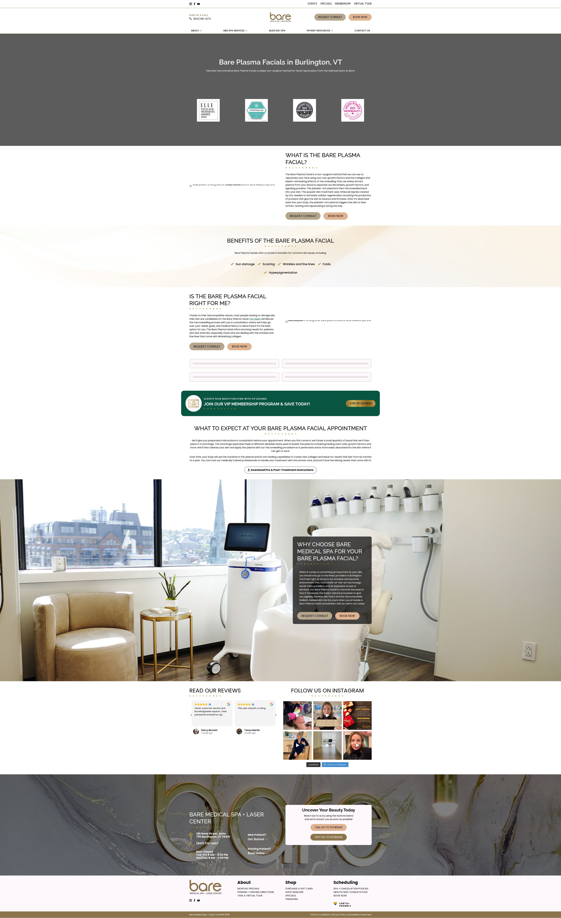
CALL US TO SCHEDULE (328, 827)
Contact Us (362, 30)
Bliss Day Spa (277, 30)
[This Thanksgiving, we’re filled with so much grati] (327, 745)
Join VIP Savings (360, 403)
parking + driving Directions (255, 892)
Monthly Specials (248, 888)
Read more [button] (200, 722)
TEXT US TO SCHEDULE (329, 837)
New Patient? (257, 835)
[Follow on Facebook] (195, 3)
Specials (326, 4)
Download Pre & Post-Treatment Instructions (282, 470)
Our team (255, 319)
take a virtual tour (249, 895)
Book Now (360, 17)
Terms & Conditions (320, 914)
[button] (275, 715)
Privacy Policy (339, 914)
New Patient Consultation (350, 892)
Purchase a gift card (299, 888)
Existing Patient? (259, 849)
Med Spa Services (234, 30)
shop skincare (294, 892)
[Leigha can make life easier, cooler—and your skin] (297, 745)
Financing (291, 899)
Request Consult (330, 17)
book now (340, 895)
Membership (343, 4)
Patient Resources (318, 30)
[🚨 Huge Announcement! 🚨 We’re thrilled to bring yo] (357, 745)
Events (312, 4)
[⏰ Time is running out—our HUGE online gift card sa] (327, 715)
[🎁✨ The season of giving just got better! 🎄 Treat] (357, 715)
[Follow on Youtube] (199, 3)
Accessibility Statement (359, 914)
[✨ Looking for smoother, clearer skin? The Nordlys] (297, 715)
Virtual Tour (363, 4)
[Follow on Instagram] (191, 3)
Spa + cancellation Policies (351, 888)
